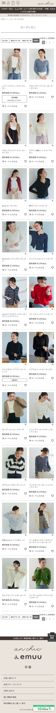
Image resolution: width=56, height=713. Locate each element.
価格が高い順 (27, 40)
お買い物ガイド (10, 678)
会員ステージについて (13, 684)
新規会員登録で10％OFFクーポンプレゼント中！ (28, 15)
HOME (3, 19)
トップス (10, 19)
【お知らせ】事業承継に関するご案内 (28, 638)
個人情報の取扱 (10, 697)
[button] (53, 42)
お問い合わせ (9, 690)
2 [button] (46, 42)
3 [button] (49, 42)
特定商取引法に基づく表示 (14, 703)
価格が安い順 (15, 40)
